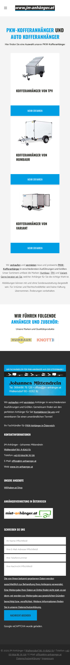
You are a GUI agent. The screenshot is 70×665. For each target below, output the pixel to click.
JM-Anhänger (16, 650)
